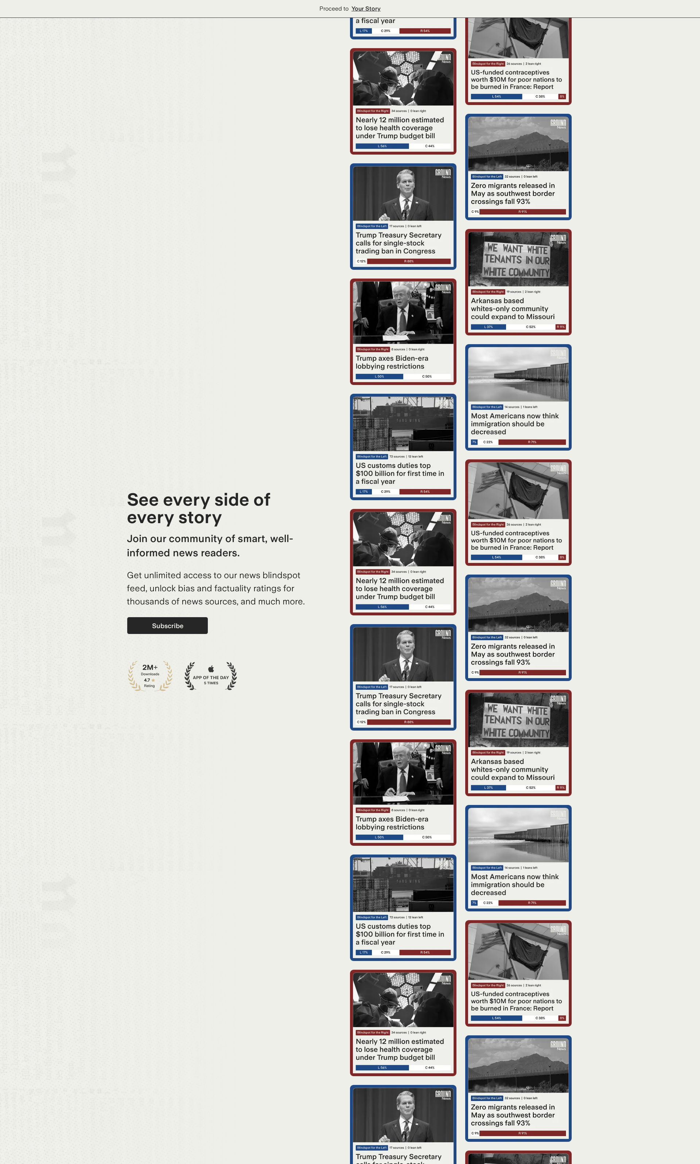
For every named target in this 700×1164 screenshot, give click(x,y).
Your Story (366, 8)
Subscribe (167, 626)
